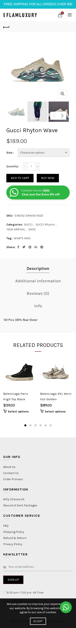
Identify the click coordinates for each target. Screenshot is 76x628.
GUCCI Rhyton (45, 224)
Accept (38, 621)
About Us (9, 467)
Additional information (38, 281)
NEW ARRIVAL (16, 229)
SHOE (32, 229)
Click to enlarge (62, 94)
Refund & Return (14, 538)
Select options (18, 411)
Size (9, 152)
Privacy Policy (12, 544)
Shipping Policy (13, 532)
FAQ (5, 526)
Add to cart (20, 178)
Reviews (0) (38, 293)
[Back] (6, 26)
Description (38, 268)
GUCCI (28, 224)
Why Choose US (13, 499)
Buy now (47, 178)
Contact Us (11, 473)
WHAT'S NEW (22, 238)
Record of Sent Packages (20, 505)
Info (38, 306)
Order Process (13, 479)
